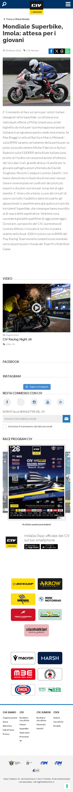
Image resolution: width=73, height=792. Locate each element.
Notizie (35, 50)
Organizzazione (10, 717)
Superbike (24, 728)
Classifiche (58, 722)
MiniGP (39, 728)
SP (21, 740)
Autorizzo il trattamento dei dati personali (30, 426)
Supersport (25, 732)
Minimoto (40, 724)
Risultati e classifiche (24, 719)
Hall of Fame (8, 730)
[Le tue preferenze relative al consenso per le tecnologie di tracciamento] (67, 786)
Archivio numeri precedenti (36, 524)
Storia (5, 722)
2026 (8, 344)
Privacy (6, 734)
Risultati (57, 726)
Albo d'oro (7, 726)
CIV (28, 50)
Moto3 (23, 724)
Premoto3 (24, 736)
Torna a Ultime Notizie (17, 19)
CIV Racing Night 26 (17, 339)
